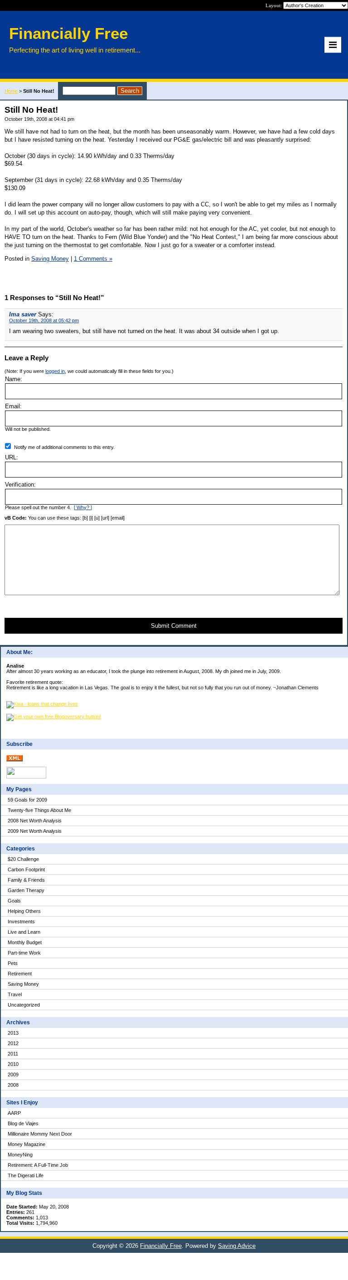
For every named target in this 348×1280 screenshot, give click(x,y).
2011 (13, 1053)
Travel (15, 994)
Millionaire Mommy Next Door (40, 1134)
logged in (55, 371)
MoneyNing (20, 1154)
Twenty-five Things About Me (39, 810)
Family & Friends (26, 880)
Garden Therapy (26, 890)
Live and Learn (24, 932)
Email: (13, 406)
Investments (21, 921)
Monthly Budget (25, 942)
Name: (13, 379)
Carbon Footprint (26, 869)
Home (11, 91)
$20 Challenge (23, 859)
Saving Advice (237, 1245)
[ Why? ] (83, 507)
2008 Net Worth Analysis (35, 820)
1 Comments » (93, 258)
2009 (13, 1074)
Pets (13, 963)
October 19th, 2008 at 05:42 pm (44, 320)
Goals (14, 900)
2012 (13, 1043)
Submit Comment (174, 625)
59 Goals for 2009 (27, 799)
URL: (11, 457)
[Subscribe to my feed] (14, 759)
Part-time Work (24, 952)
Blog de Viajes (23, 1123)
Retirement (20, 973)
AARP (14, 1113)
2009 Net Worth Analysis (35, 831)
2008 (13, 1085)
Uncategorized (24, 1005)
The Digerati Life (26, 1175)
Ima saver (22, 314)
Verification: (20, 484)
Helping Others (24, 911)
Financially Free (161, 1245)
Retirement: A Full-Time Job (38, 1165)
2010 (13, 1064)
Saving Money (23, 984)
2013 (13, 1033)
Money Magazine (26, 1144)
